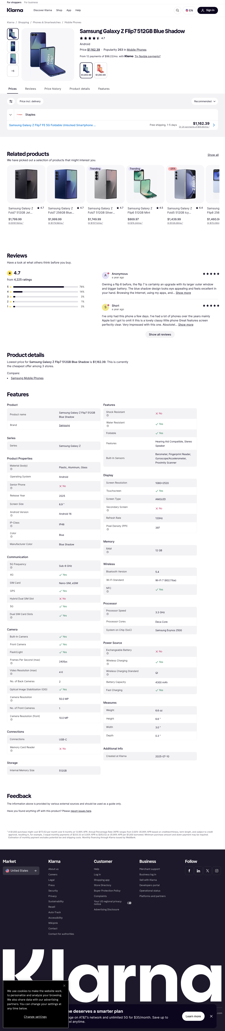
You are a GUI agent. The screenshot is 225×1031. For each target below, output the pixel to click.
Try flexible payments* (148, 56)
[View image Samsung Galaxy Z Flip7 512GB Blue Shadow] (13, 34)
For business (31, 2)
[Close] (64, 985)
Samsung (64, 425)
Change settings (35, 1017)
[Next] (213, 194)
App (68, 10)
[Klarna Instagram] (217, 871)
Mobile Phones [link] (73, 22)
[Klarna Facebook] (189, 871)
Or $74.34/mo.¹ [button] (135, 223)
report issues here (81, 810)
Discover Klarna (43, 10)
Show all (213, 155)
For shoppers (14, 2)
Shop (59, 10)
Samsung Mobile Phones (27, 378)
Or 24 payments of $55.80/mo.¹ (194, 126)
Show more (183, 292)
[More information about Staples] (10, 114)
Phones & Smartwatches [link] (47, 22)
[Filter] (11, 101)
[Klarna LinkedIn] (198, 871)
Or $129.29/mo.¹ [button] (175, 223)
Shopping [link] (23, 22)
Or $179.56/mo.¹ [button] (56, 223)
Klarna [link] (10, 22)
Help (78, 10)
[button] (189, 10)
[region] (36, 1004)
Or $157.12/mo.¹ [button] (95, 223)
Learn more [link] (193, 1016)
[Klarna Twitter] (207, 871)
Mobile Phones (136, 49)
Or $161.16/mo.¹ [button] (15, 223)
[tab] (12, 89)
